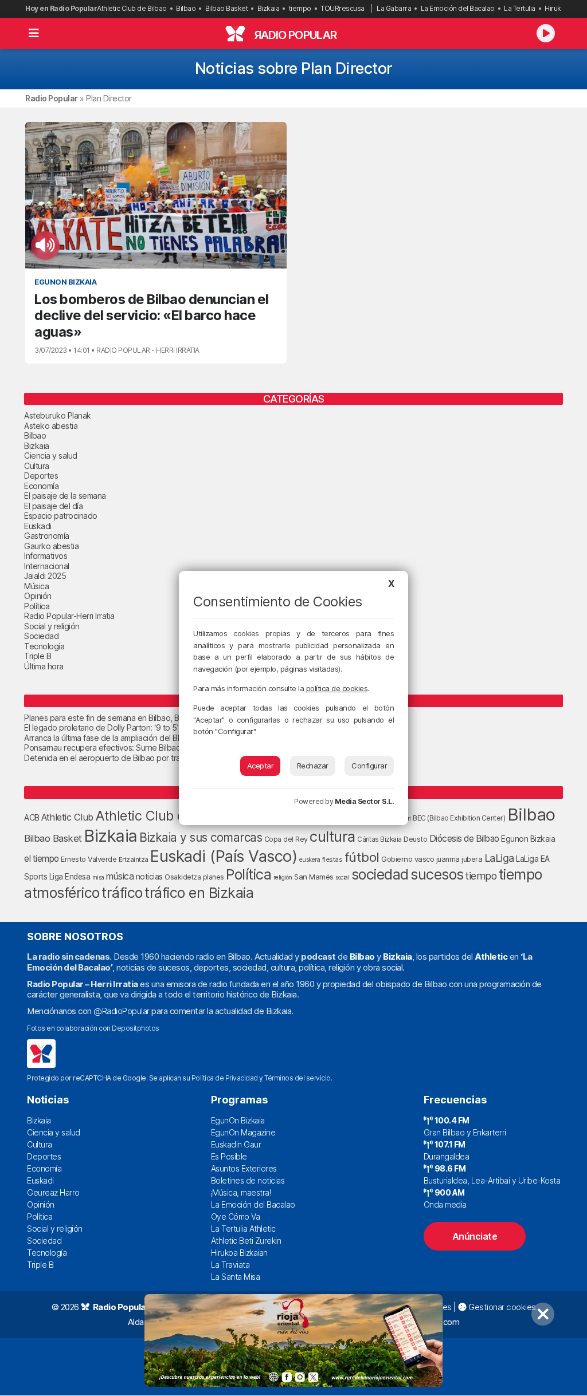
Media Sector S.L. (364, 801)
